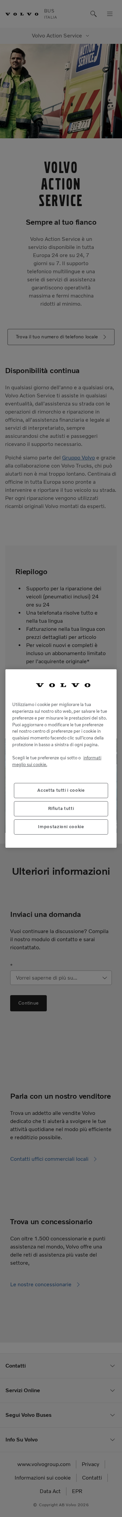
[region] (61, 758)
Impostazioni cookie (61, 826)
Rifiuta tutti (61, 808)
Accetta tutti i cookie (60, 790)
